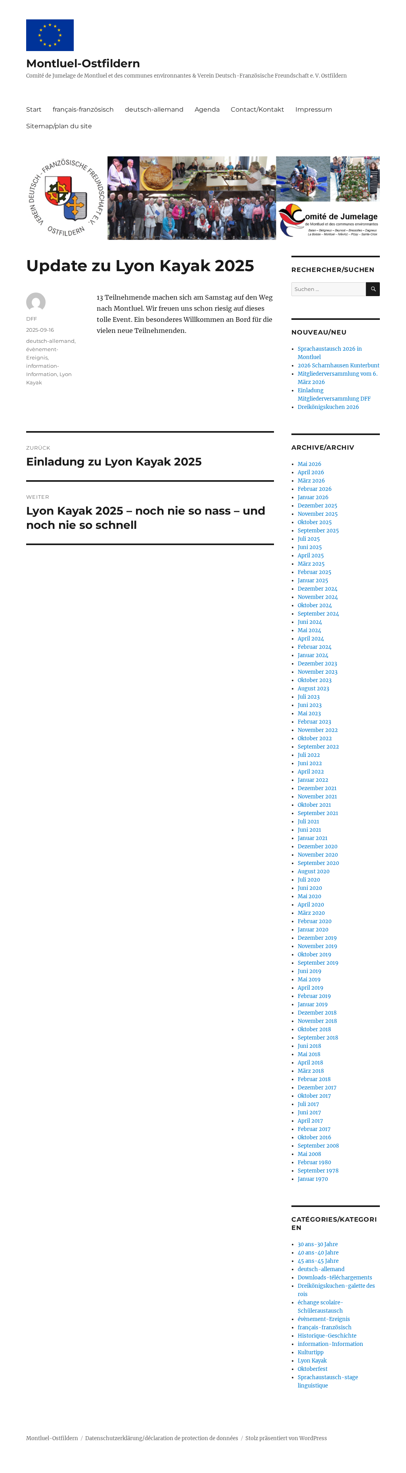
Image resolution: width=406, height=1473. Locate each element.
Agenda (207, 109)
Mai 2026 (310, 464)
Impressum (313, 109)
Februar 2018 (314, 1079)
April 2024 (311, 638)
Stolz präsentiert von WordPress (286, 1438)
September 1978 (318, 1170)
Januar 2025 (313, 580)
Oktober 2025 (315, 522)
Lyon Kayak (312, 1360)
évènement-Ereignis (324, 1319)
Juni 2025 (310, 547)
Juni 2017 (309, 1112)
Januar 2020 (313, 929)
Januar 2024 (313, 655)
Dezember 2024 (317, 588)
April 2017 (310, 1121)
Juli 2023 (309, 697)
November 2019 (317, 946)
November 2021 (317, 796)
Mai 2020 (309, 896)
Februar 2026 (315, 489)
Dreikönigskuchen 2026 (328, 407)
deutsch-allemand (154, 109)
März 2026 (311, 480)
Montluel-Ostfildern (83, 63)
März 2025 (311, 564)
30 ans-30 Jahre (318, 1244)
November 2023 (317, 672)
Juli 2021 (308, 821)
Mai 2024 (309, 630)
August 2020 (313, 871)
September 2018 (318, 1037)
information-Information (330, 1344)
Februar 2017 (314, 1129)
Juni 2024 (310, 622)
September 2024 (318, 613)
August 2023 (313, 688)
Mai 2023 (309, 713)
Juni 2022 (310, 763)
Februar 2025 (314, 572)
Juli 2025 (309, 539)
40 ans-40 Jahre (318, 1252)
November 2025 (318, 514)
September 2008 (318, 1145)
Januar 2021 (312, 838)
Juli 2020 (309, 879)
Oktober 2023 (314, 680)
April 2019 (311, 988)
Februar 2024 (314, 647)
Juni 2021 (309, 830)
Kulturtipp (311, 1352)
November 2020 (318, 854)
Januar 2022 (313, 780)
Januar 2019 (313, 1004)
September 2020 (318, 863)
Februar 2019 (314, 996)
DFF (31, 319)
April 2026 (311, 472)
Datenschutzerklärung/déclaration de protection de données (161, 1438)
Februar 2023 (314, 721)
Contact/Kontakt (257, 109)
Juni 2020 (310, 888)
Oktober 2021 (314, 805)
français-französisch (83, 109)
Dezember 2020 (317, 846)
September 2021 (318, 813)
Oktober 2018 (314, 1029)
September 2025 (318, 530)
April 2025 (311, 555)
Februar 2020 (314, 921)
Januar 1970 (313, 1179)
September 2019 (318, 963)
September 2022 (318, 746)
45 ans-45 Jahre (318, 1261)
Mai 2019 (309, 979)
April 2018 (310, 1062)
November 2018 (317, 1021)
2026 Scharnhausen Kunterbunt (338, 365)
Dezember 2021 (317, 788)
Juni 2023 (310, 705)
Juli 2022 (309, 755)
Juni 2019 (310, 971)
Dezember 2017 (317, 1087)
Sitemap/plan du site (59, 126)
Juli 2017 (308, 1104)
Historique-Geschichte (327, 1335)
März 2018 (311, 1071)
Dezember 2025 (317, 505)
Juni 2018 (309, 1046)
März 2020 (311, 913)
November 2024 (318, 597)
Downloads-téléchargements (335, 1277)
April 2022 (311, 771)
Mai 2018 (309, 1054)
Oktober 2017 (314, 1096)
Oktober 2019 (314, 954)
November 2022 (318, 730)
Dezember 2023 (317, 663)
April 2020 (311, 904)
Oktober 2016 (314, 1137)
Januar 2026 (313, 497)
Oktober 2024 (315, 605)
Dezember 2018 (317, 1012)
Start (34, 109)
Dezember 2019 (317, 938)
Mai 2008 (309, 1154)
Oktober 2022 (315, 738)
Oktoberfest (312, 1369)
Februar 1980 (314, 1162)
